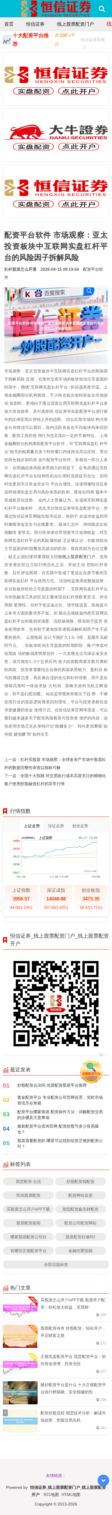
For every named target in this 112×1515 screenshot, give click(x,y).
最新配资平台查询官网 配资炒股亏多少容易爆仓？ (58, 1129)
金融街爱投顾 (80, 1250)
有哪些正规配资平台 (28, 1250)
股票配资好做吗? (80, 1236)
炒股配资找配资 (80, 1181)
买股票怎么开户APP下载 (28, 1209)
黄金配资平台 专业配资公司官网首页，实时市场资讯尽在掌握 (60, 1100)
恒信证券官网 (93, 39)
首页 (8, 24)
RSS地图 (51, 1494)
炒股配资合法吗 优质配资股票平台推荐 (52, 1085)
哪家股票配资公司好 (28, 1236)
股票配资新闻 (28, 1223)
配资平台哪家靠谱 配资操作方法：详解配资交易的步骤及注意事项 (60, 1114)
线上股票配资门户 (75, 24)
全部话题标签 (56, 1264)
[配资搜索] (102, 8)
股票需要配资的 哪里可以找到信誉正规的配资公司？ (60, 1143)
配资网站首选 (80, 1195)
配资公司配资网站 (80, 1223)
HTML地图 (70, 1494)
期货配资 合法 (28, 1181)
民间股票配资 (28, 1195)
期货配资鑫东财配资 (80, 1209)
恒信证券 (35, 24)
